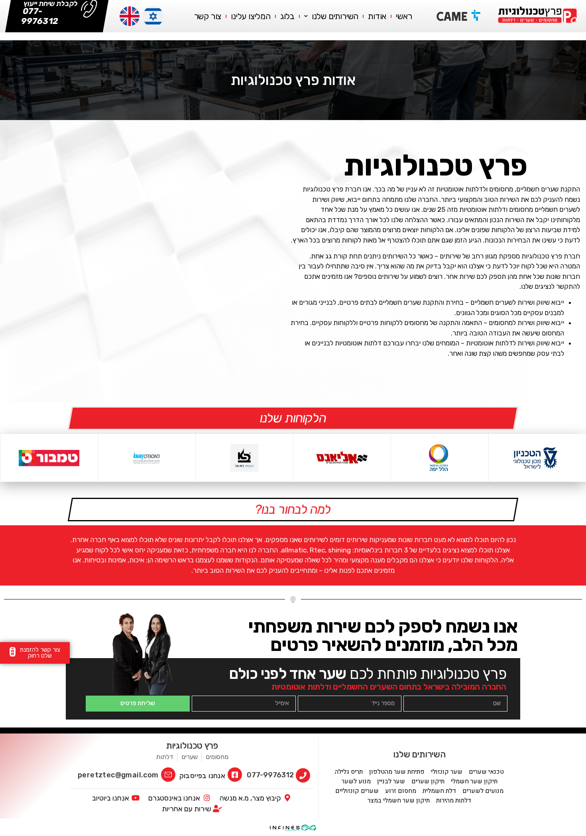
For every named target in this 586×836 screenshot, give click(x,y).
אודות (377, 16)
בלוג (287, 16)
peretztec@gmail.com (118, 775)
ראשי (404, 16)
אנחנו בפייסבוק (202, 775)
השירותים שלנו (335, 16)
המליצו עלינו (251, 16)
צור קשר (208, 16)
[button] (35, 653)
